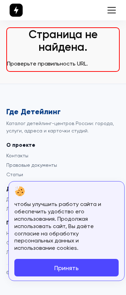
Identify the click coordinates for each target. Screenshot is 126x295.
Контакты (17, 155)
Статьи (14, 174)
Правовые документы (31, 165)
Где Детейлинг (33, 111)
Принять (66, 268)
